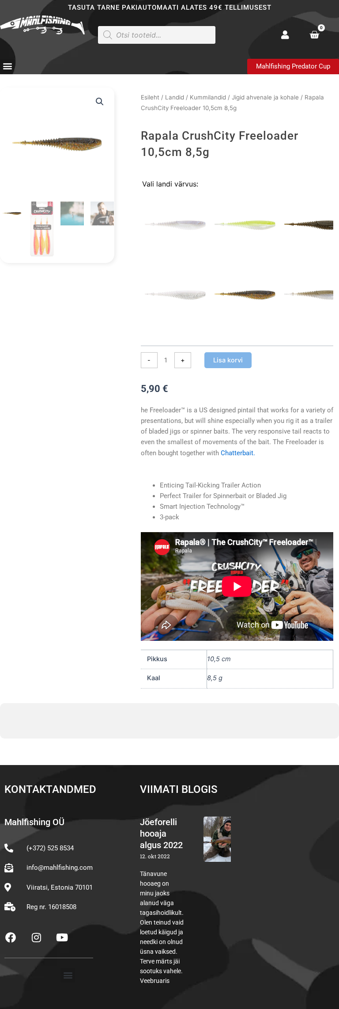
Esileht (150, 97)
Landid (174, 97)
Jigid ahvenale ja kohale (265, 97)
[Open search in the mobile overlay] (156, 35)
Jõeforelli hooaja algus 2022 (161, 833)
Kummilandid (208, 97)
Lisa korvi (228, 360)
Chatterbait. (237, 453)
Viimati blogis (179, 789)
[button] (7, 66)
